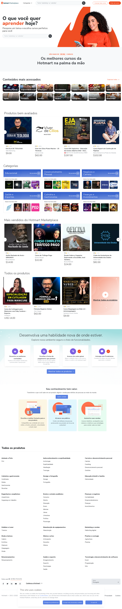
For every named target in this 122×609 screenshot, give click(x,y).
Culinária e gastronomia (10, 476)
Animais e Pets (7, 458)
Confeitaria (5, 479)
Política (45, 518)
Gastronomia (6, 485)
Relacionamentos (8, 557)
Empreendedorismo (91, 500)
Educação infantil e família (94, 476)
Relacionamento (7, 560)
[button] (106, 582)
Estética (4, 542)
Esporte (46, 563)
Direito (45, 500)
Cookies (117, 596)
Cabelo (4, 539)
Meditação (46, 467)
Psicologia (46, 521)
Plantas (87, 542)
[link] (11, 88)
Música (45, 545)
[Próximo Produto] (118, 130)
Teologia (46, 470)
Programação (89, 563)
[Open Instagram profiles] (20, 583)
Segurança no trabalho (9, 500)
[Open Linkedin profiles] (11, 583)
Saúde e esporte (49, 557)
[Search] (83, 3)
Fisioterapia (47, 566)
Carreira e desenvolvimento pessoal (98, 458)
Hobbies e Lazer (8, 527)
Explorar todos (112, 79)
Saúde (45, 569)
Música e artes (48, 536)
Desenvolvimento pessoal (94, 467)
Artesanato (47, 539)
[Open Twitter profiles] (7, 583)
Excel (87, 560)
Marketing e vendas (92, 527)
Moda (3, 551)
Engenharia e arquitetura (11, 494)
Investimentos (90, 506)
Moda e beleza (7, 536)
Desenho (46, 542)
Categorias (26, 3)
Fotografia (46, 482)
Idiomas (45, 509)
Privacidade (108, 596)
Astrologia (46, 461)
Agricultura (88, 539)
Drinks (4, 482)
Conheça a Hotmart (33, 583)
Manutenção (47, 530)
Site (86, 566)
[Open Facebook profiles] (3, 583)
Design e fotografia (50, 476)
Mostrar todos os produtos (60, 371)
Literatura (46, 515)
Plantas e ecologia (92, 536)
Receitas (4, 488)
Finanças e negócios (92, 494)
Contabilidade (89, 497)
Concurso (46, 497)
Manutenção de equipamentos (54, 527)
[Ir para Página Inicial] (9, 3)
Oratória (87, 470)
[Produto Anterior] (5, 130)
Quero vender (61, 397)
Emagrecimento (48, 560)
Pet (3, 461)
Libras (45, 512)
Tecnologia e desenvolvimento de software (101, 557)
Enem (45, 506)
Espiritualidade (48, 464)
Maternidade (89, 479)
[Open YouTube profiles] (15, 583)
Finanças (88, 503)
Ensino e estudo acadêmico (53, 494)
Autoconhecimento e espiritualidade (56, 458)
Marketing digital (90, 530)
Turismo (4, 530)
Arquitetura (5, 497)
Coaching (88, 464)
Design (45, 479)
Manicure (4, 545)
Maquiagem (5, 548)
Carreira (87, 461)
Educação (46, 503)
